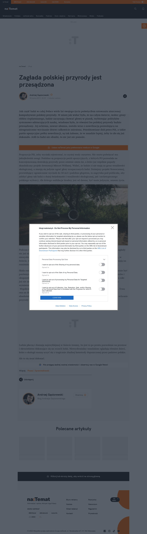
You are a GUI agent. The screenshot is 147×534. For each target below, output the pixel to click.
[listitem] (73, 259)
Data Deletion (60, 306)
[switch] (102, 264)
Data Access (73, 306)
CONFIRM (57, 298)
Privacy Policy (87, 306)
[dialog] (73, 267)
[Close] (113, 228)
